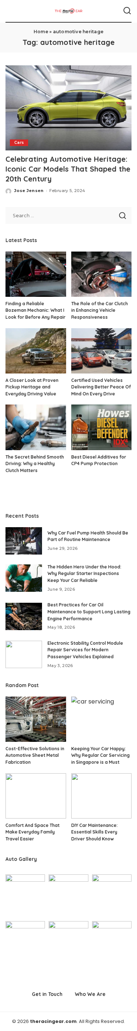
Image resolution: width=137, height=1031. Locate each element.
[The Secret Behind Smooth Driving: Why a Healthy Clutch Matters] (35, 427)
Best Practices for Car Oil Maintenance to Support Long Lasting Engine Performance (88, 611)
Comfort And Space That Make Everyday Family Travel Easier (32, 832)
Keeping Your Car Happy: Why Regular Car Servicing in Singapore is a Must (100, 755)
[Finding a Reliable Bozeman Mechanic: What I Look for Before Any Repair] (35, 274)
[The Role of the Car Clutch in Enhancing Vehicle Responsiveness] (101, 274)
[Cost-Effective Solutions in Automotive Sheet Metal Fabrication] (35, 719)
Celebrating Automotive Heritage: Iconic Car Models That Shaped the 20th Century (67, 168)
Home (41, 31)
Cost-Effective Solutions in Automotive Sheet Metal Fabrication (34, 755)
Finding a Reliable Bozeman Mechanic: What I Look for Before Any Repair (35, 310)
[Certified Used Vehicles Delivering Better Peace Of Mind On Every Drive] (101, 350)
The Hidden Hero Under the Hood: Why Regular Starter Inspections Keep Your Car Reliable (84, 573)
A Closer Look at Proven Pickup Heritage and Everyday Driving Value (31, 386)
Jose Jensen (29, 190)
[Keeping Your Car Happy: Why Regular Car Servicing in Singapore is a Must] (101, 719)
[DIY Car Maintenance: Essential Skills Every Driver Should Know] (101, 796)
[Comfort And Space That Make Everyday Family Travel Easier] (35, 796)
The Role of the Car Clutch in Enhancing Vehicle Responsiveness (99, 310)
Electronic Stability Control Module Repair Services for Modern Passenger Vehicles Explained (85, 649)
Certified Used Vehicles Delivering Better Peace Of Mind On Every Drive (101, 386)
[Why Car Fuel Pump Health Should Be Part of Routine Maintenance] (23, 541)
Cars (19, 142)
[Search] (127, 11)
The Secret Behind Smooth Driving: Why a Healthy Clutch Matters (34, 463)
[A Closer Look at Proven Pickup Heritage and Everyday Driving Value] (35, 350)
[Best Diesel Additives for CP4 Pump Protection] (101, 427)
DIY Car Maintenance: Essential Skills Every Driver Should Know (94, 832)
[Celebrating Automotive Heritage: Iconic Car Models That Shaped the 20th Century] (68, 107)
